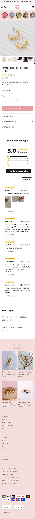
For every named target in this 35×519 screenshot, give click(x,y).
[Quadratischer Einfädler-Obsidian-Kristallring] (25, 390)
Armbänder (5, 450)
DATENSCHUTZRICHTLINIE (10, 477)
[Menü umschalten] (2, 7)
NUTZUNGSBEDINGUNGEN (10, 480)
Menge (4, 96)
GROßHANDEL (6, 422)
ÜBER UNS (5, 416)
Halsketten (5, 444)
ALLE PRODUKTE (7, 437)
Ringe (3, 441)
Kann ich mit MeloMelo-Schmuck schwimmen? (14, 319)
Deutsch (5, 507)
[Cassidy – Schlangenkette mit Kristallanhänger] (25, 360)
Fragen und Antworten (9, 468)
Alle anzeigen (17, 348)
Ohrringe (4, 447)
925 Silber (5, 459)
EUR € (17, 507)
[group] (5, 16)
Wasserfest (5, 456)
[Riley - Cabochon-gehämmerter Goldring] (9, 390)
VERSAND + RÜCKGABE (9, 471)
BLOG (3, 428)
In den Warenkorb (17, 109)
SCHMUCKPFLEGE (7, 474)
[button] (6, 91)
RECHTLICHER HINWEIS (9, 483)
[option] (17, 38)
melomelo (8, 512)
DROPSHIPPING (7, 425)
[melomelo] (17, 6)
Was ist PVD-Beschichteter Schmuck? (12, 329)
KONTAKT (5, 419)
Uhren (3, 453)
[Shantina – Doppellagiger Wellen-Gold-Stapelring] (9, 360)
